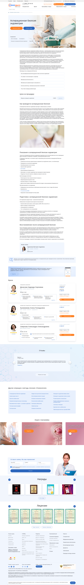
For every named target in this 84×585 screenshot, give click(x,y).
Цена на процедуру (14, 38)
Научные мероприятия (53, 546)
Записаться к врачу (59, 4)
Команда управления (26, 535)
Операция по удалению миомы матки (61, 393)
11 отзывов (13, 333)
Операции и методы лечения (69, 553)
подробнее (53, 300)
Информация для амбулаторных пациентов (42, 544)
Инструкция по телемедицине (41, 559)
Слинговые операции (58, 404)
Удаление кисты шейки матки (59, 407)
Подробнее (19, 365)
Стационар (10, 541)
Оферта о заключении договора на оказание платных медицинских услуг (14, 550)
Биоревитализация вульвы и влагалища (18, 401)
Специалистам (66, 536)
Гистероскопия (13, 408)
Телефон (26, 462)
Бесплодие (23, 168)
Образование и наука (54, 543)
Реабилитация (11, 542)
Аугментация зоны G (14, 396)
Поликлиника (10, 539)
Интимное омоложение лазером (38, 398)
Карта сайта (24, 550)
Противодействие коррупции (27, 541)
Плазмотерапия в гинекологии (59, 398)
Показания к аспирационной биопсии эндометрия (19, 41)
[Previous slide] (9, 480)
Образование (51, 544)
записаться (60, 98)
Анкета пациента (39, 553)
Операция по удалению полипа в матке (61, 396)
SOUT (23, 546)
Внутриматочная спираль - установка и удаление (20, 403)
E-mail (40, 462)
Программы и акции (12, 547)
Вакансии (24, 544)
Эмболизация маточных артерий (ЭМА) (61, 409)
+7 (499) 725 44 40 (27, 3)
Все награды (42, 498)
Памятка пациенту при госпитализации (40, 547)
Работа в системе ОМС (40, 539)
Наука (50, 548)
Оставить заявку (29, 28)
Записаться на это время (64, 296)
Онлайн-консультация (71, 4)
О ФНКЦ (23, 533)
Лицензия (24, 542)
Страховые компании (53, 538)
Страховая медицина (54, 536)
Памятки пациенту (39, 549)
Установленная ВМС (25, 190)
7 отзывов (13, 294)
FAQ (36, 551)
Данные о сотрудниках (40, 537)
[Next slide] (74, 480)
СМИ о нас (24, 537)
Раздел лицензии (36, 527)
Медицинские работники (68, 539)
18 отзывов (13, 315)
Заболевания (66, 550)
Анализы (10, 535)
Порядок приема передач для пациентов (41, 555)
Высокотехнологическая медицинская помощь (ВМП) (41, 542)
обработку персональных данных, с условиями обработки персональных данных (31, 467)
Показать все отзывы (42, 374)
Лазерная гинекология (36, 408)
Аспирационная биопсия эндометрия (17, 393)
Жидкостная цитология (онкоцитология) (40, 393)
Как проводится (21, 38)
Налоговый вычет (53, 533)
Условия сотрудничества (54, 540)
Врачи (23, 539)
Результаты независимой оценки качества (28, 554)
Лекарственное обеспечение (69, 542)
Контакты (23, 548)
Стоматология (11, 544)
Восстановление (38, 41)
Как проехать (39, 566)
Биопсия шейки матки (14, 398)
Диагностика (10, 537)
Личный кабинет (49, 4)
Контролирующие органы (68, 545)
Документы (65, 547)
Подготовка (31, 41)
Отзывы (51, 551)
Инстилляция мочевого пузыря (38, 396)
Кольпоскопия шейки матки (37, 401)
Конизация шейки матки (37, 403)
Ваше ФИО (13, 462)
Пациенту (38, 533)
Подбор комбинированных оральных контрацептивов (61, 402)
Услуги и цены (11, 533)
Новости (65, 533)
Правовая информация (47, 527)
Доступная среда (39, 557)
